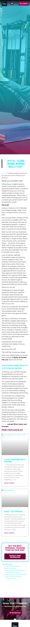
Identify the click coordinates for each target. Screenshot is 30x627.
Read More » (9, 483)
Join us (4, 424)
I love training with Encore (14, 460)
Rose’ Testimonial (13, 511)
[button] (12, 3)
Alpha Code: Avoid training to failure (16, 574)
